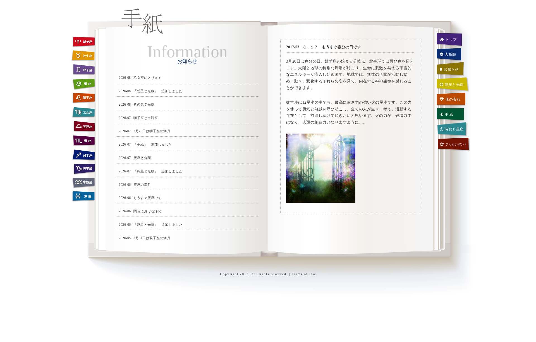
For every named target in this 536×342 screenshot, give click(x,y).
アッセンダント (456, 144)
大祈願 (450, 54)
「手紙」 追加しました (152, 144)
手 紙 (449, 114)
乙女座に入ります (147, 78)
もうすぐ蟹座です (147, 198)
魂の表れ (452, 99)
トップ (451, 39)
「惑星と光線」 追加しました (157, 91)
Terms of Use (304, 274)
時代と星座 (454, 129)
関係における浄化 (147, 211)
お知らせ (451, 69)
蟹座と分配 (142, 158)
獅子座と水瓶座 (145, 118)
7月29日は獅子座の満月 (151, 131)
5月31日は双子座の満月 (151, 238)
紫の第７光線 (143, 104)
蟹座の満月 (142, 185)
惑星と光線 (454, 84)
